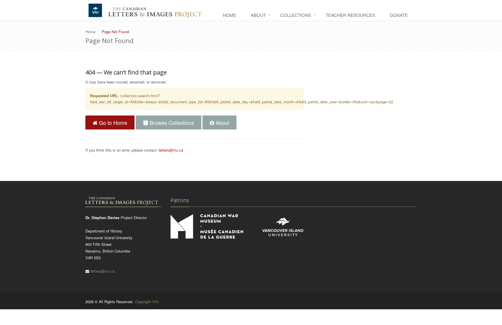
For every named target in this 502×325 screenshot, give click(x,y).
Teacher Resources (350, 15)
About (258, 15)
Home (229, 15)
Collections (295, 15)
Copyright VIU (147, 301)
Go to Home (112, 122)
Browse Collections (171, 122)
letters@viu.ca (171, 150)
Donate (399, 15)
